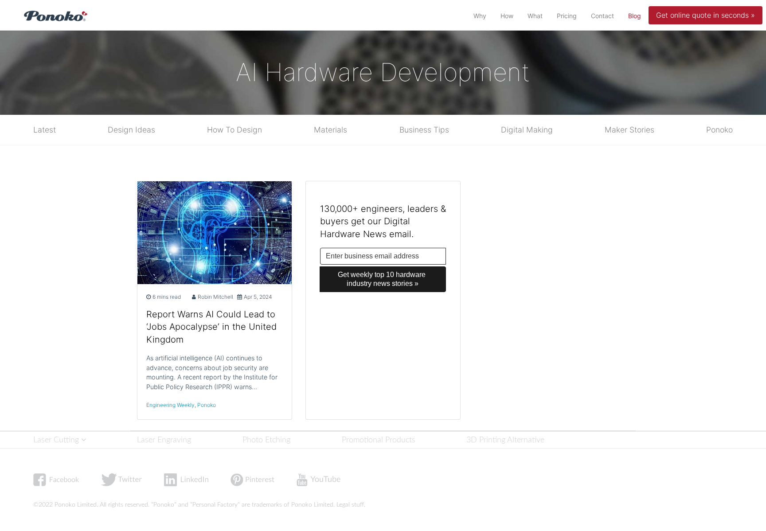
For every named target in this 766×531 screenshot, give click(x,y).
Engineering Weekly (170, 405)
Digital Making (527, 129)
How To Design (234, 129)
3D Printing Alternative (505, 440)
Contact (602, 16)
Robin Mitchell (215, 296)
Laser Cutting (57, 440)
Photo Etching (266, 440)
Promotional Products (378, 440)
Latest (44, 129)
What (535, 16)
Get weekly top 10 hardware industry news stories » (382, 279)
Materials (330, 129)
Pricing (567, 16)
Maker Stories (629, 129)
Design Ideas (131, 129)
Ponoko (719, 129)
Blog (636, 16)
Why (479, 16)
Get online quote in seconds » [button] (705, 15)
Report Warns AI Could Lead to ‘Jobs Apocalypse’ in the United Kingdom (211, 327)
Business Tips (424, 129)
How (506, 16)
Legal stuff (350, 505)
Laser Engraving (164, 440)
